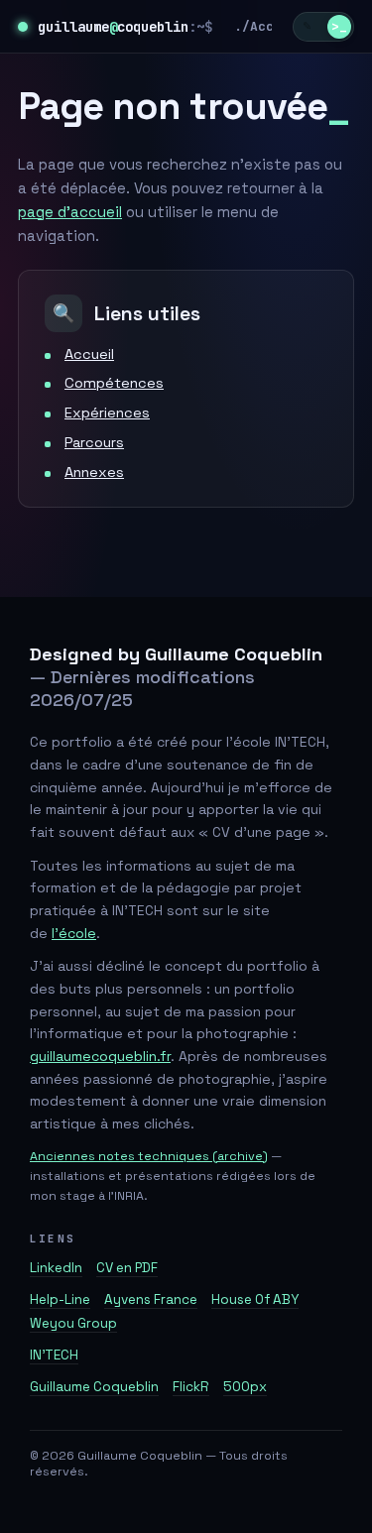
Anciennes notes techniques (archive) (149, 1156)
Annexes (94, 472)
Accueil (278, 26)
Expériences (107, 412)
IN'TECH (54, 1355)
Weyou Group (73, 1323)
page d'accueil (70, 211)
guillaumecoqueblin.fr (100, 1056)
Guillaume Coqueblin (94, 1386)
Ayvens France (150, 1299)
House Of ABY (255, 1299)
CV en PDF (127, 1267)
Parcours (94, 442)
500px (245, 1386)
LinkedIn (56, 1267)
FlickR (191, 1386)
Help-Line (60, 1299)
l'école (74, 933)
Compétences (114, 383)
